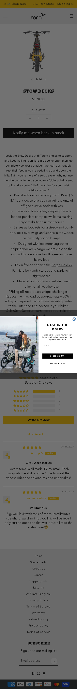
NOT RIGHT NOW (58, 364)
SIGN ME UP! (58, 356)
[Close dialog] (74, 319)
